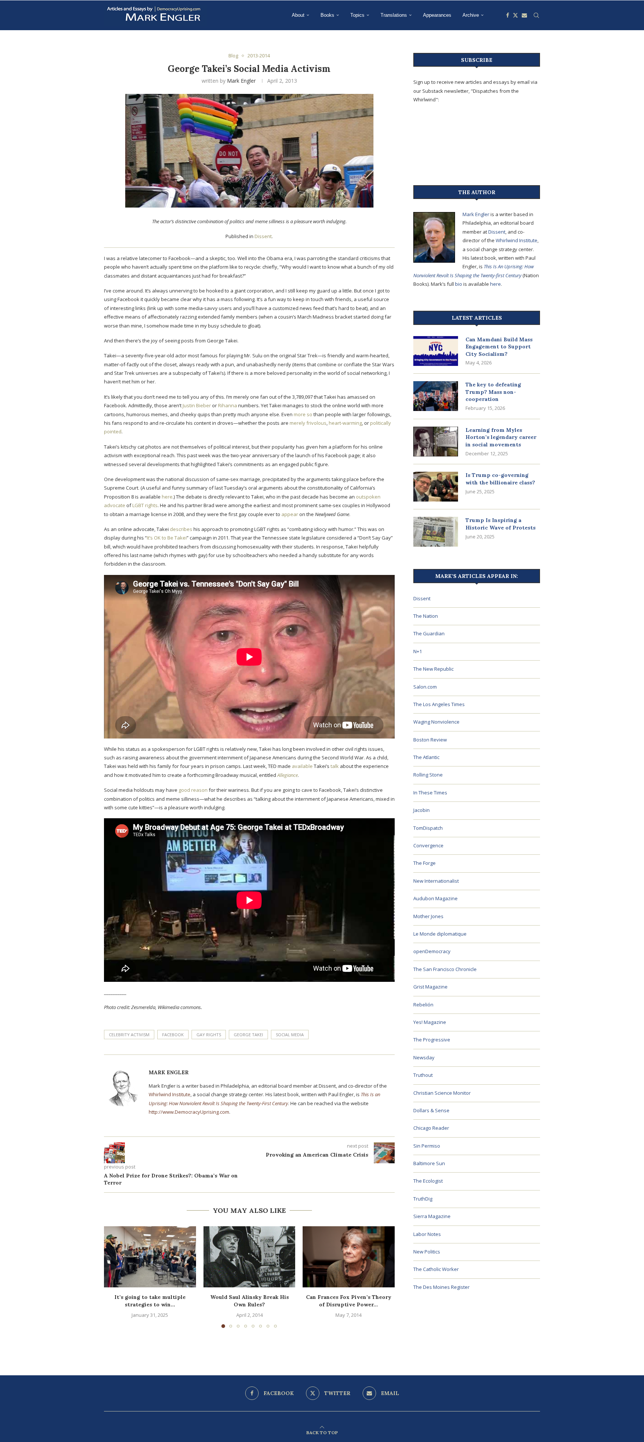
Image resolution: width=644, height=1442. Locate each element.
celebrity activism (129, 1034)
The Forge (424, 863)
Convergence (428, 845)
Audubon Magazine (435, 898)
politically (380, 423)
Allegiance (287, 775)
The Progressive (431, 1039)
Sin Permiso (426, 1145)
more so (303, 414)
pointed (112, 431)
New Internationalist (436, 880)
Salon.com (425, 686)
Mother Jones (428, 916)
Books (327, 15)
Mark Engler (241, 80)
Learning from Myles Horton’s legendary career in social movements (500, 437)
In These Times (430, 792)
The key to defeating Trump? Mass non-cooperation (493, 391)
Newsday (424, 1057)
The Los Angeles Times (439, 704)
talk (335, 766)
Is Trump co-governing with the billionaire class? (500, 479)
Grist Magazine (430, 986)
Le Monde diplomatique (440, 933)
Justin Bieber (197, 405)
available (302, 766)
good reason (193, 790)
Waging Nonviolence (436, 721)
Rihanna (227, 405)
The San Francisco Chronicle (445, 969)
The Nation (425, 616)
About (298, 15)
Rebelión (423, 1004)
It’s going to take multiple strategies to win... (150, 1301)
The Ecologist (428, 1180)
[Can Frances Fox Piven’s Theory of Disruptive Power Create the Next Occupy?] (349, 1256)
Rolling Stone (428, 774)
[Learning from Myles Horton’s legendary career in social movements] (435, 441)
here (167, 496)
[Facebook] (507, 15)
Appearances (437, 15)
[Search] (536, 15)
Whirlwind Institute (169, 1094)
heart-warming (345, 423)
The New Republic (433, 668)
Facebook (173, 1034)
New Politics (426, 1251)
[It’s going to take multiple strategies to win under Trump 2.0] (150, 1256)
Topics (357, 15)
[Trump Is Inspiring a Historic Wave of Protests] (435, 532)
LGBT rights (145, 505)
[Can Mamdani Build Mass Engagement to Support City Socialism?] (435, 351)
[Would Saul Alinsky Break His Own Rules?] (249, 1256)
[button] (114, 1276)
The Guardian (429, 633)
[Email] (524, 15)
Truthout (423, 1075)
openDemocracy (432, 951)
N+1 (417, 651)
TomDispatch (428, 828)
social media (290, 1034)
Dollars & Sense (431, 1110)
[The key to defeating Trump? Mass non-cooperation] (435, 396)
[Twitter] (515, 15)
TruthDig (422, 1198)
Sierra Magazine (432, 1216)
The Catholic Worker (436, 1269)
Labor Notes (427, 1234)
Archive (471, 15)
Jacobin (421, 810)
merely (297, 423)
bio (458, 284)
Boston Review (430, 739)
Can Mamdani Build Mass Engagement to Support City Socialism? (499, 346)
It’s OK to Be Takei (167, 537)
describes (181, 529)
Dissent (263, 236)
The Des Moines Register (441, 1287)
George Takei (248, 1034)
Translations (394, 15)
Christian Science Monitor (442, 1093)
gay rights (208, 1034)
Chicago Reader (431, 1128)
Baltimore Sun (429, 1163)
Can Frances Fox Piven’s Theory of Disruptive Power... (348, 1301)
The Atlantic (426, 757)
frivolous (316, 423)
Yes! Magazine (429, 1022)
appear (289, 514)
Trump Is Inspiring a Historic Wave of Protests (500, 524)
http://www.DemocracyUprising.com (189, 1112)
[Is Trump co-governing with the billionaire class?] (435, 487)
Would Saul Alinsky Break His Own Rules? (249, 1301)
